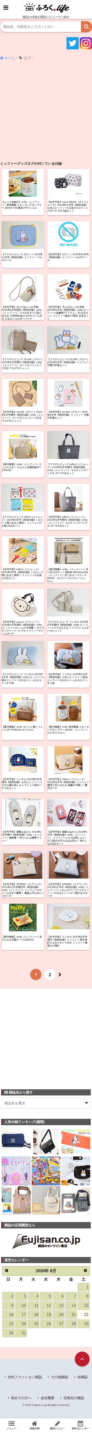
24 (24, 1324)
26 (49, 1324)
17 (24, 1315)
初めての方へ (21, 1398)
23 (11, 1324)
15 (86, 1305)
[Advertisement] (46, 112)
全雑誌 (82, 1377)
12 (49, 1305)
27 (61, 1324)
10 (24, 1305)
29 (86, 1324)
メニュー (11, 1428)
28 (74, 1324)
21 (74, 1315)
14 (74, 1305)
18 (36, 1315)
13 (61, 1305)
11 (36, 1305)
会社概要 (47, 1398)
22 (86, 1315)
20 (61, 1315)
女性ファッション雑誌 (25, 1377)
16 (11, 1315)
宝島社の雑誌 (74, 1398)
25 (36, 1324)
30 (11, 1333)
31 (24, 1333)
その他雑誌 (59, 1377)
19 (49, 1315)
